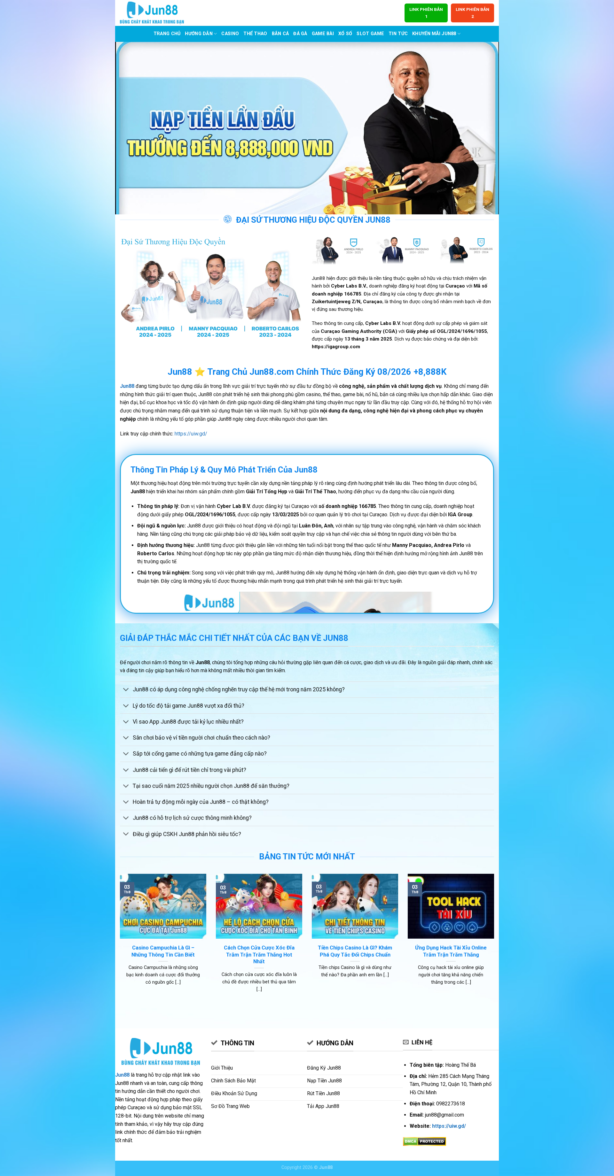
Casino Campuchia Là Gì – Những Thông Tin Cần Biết (163, 951)
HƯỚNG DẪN (199, 33)
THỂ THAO (255, 33)
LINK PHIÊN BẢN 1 (426, 13)
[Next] (495, 941)
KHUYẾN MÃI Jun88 (434, 33)
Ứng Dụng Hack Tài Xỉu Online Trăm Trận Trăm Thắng (451, 951)
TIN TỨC (398, 33)
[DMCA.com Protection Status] (424, 1141)
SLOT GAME (370, 33)
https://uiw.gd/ (191, 434)
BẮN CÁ (280, 33)
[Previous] (118, 941)
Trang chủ (167, 33)
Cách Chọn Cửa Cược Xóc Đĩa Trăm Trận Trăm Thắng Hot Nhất (259, 955)
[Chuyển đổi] (126, 690)
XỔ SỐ (345, 33)
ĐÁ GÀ (300, 33)
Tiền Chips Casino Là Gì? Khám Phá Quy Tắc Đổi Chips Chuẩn (355, 951)
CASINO (230, 33)
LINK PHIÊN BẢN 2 (472, 13)
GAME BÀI (323, 33)
